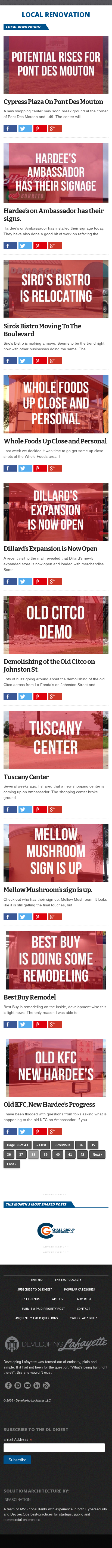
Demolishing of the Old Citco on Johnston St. (49, 665)
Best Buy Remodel (30, 997)
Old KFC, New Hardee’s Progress (49, 1104)
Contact (83, 1308)
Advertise (84, 1299)
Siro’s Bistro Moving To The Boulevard (42, 330)
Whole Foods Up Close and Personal (55, 441)
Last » (12, 1164)
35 (93, 1145)
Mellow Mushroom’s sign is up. (48, 890)
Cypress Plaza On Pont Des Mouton (53, 102)
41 (70, 1155)
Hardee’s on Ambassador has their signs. (54, 215)
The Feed (36, 1279)
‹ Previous (62, 1145)
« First (41, 1145)
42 (82, 1155)
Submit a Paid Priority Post (43, 1308)
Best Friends (30, 1299)
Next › (97, 1155)
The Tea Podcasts (68, 1279)
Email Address (18, 1439)
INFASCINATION (17, 1500)
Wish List (58, 1299)
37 (21, 1155)
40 (58, 1155)
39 (46, 1155)
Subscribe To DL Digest (34, 1289)
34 (81, 1145)
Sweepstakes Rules (84, 1318)
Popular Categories (79, 1289)
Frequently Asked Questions (36, 1318)
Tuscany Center (26, 777)
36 (9, 1155)
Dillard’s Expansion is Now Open (50, 549)
